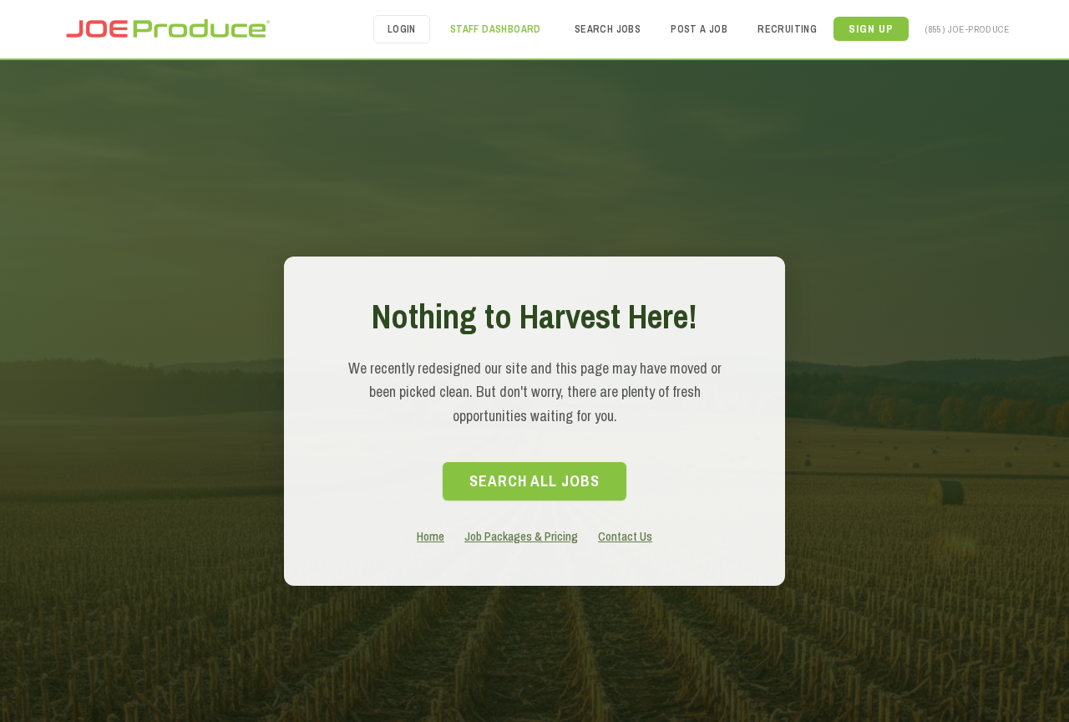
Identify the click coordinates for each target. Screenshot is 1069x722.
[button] (871, 29)
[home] (167, 28)
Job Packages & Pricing (521, 536)
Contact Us (625, 536)
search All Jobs (534, 480)
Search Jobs (608, 29)
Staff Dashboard (495, 29)
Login (402, 29)
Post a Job (699, 29)
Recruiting (787, 29)
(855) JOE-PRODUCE (967, 29)
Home (430, 536)
